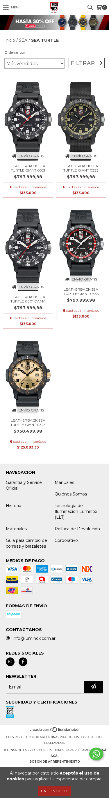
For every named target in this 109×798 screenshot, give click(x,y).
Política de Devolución (77, 528)
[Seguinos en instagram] (10, 661)
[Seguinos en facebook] (23, 661)
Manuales (64, 482)
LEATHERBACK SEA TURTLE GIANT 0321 (28, 168)
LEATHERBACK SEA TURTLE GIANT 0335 (81, 291)
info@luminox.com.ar (34, 638)
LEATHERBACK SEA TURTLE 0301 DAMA (28, 299)
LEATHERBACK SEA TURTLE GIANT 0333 (81, 168)
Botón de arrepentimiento (54, 762)
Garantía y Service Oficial (24, 485)
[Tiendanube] (54, 731)
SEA (23, 40)
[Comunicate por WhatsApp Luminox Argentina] (96, 754)
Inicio (9, 40)
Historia (13, 505)
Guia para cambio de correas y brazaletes (26, 543)
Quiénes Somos (71, 494)
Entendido (54, 791)
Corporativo (66, 540)
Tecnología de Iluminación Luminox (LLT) (76, 511)
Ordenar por (14, 52)
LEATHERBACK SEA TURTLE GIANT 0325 (27, 422)
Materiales (16, 528)
